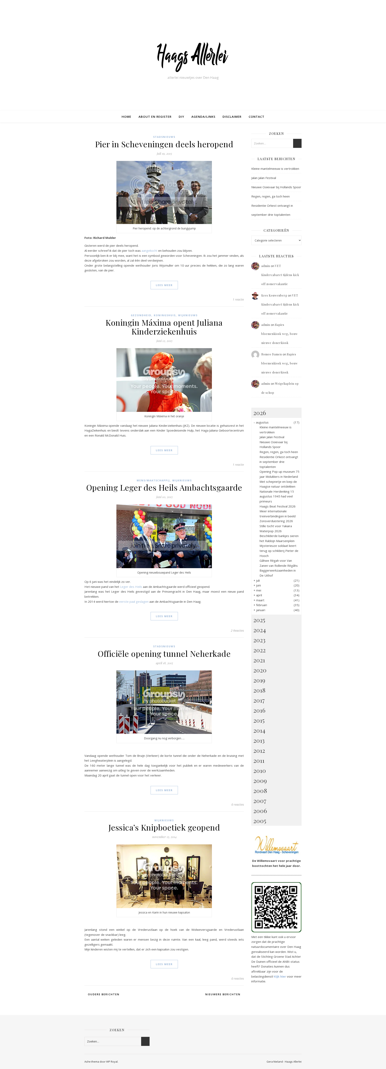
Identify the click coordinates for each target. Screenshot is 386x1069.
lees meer (164, 285)
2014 (259, 730)
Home (126, 117)
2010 (259, 770)
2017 (259, 700)
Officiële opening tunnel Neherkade (164, 653)
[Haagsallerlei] (193, 57)
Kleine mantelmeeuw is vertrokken (275, 169)
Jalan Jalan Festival (263, 178)
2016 (259, 710)
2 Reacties (237, 630)
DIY (181, 117)
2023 (259, 640)
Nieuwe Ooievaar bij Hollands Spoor (276, 187)
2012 (259, 750)
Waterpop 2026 (271, 531)
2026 (259, 413)
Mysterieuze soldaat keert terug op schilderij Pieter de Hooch (279, 551)
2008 (260, 791)
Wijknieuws (188, 315)
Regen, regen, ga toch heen (270, 196)
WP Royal (112, 1061)
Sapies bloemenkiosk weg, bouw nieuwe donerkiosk (279, 334)
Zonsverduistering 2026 (276, 521)
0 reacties (237, 804)
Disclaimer (232, 117)
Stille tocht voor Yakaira (276, 526)
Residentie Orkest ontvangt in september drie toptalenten (279, 462)
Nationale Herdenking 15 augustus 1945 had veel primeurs (277, 496)
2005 (259, 821)
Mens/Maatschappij (153, 480)
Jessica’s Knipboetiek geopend (164, 827)
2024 (259, 630)
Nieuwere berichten (223, 994)
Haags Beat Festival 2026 (278, 506)
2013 (259, 740)
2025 (259, 620)
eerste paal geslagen (134, 601)
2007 (259, 801)
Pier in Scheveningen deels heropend (164, 144)
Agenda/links (203, 117)
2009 (260, 780)
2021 (259, 660)
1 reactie (238, 299)
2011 (258, 760)
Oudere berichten (103, 994)
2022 (259, 650)
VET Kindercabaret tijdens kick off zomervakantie (280, 275)
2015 (259, 720)
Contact (256, 117)
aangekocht (149, 251)
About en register (155, 117)
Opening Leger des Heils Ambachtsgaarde (164, 487)
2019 (259, 680)
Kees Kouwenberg (274, 295)
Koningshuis (165, 315)
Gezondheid (141, 315)
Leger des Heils (131, 587)
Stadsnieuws (164, 137)
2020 (260, 670)
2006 (260, 811)
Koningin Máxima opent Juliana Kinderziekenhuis (164, 327)
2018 (259, 690)
